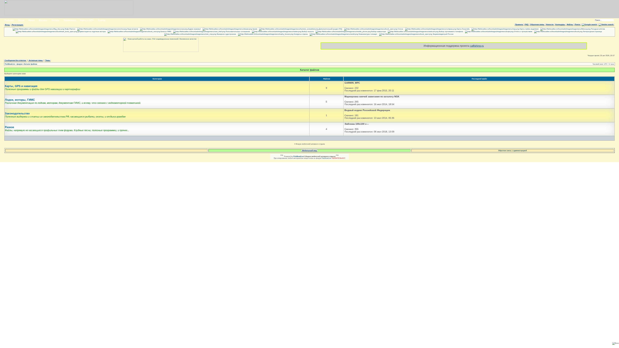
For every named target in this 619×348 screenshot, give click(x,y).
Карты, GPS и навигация (21, 86)
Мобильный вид (309, 150)
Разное (101, 20)
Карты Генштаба (463, 29)
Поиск (577, 24)
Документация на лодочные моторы (91, 31)
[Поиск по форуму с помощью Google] (589, 24)
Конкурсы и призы (300, 34)
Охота (21, 20)
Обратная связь (537, 24)
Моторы (43, 20)
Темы (47, 60)
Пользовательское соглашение (237, 31)
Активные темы (36, 60)
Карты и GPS (87, 20)
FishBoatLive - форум (13, 64)
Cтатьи (400, 29)
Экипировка (69, 20)
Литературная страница (592, 31)
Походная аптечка (597, 29)
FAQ (526, 24)
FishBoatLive (326, 158)
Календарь (560, 24)
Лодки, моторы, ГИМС (20, 99)
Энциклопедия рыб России (442, 34)
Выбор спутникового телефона (450, 31)
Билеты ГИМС (165, 31)
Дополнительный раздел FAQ (330, 29)
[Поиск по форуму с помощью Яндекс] (606, 24)
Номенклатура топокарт (367, 34)
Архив (254, 29)
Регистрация (17, 25)
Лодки (31, 20)
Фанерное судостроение (226, 34)
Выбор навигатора (378, 31)
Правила (519, 24)
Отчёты (55, 20)
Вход (7, 25)
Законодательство (17, 113)
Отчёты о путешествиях (522, 31)
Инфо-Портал (69, 29)
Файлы (570, 24)
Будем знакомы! (194, 29)
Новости (550, 24)
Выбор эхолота (307, 31)
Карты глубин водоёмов (528, 29)
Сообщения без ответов (15, 60)
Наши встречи (132, 29)
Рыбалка (9, 20)
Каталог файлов (30, 64)
